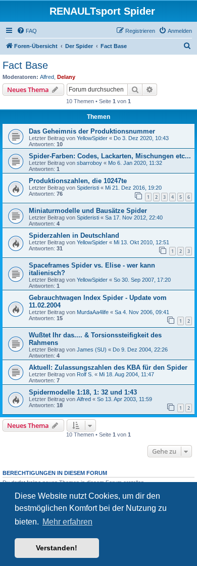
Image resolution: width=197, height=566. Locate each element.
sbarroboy (89, 163)
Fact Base (25, 65)
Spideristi (88, 188)
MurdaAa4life (93, 312)
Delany (66, 77)
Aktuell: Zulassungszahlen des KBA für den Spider (108, 367)
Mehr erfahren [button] (67, 521)
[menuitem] (27, 31)
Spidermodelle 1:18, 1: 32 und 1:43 (83, 392)
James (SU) (92, 349)
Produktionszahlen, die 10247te (78, 181)
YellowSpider (92, 138)
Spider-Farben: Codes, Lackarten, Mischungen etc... (110, 156)
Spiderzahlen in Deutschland (74, 235)
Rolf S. (85, 374)
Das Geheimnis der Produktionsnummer (92, 131)
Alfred (47, 77)
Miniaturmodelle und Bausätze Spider (88, 210)
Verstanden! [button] (56, 548)
